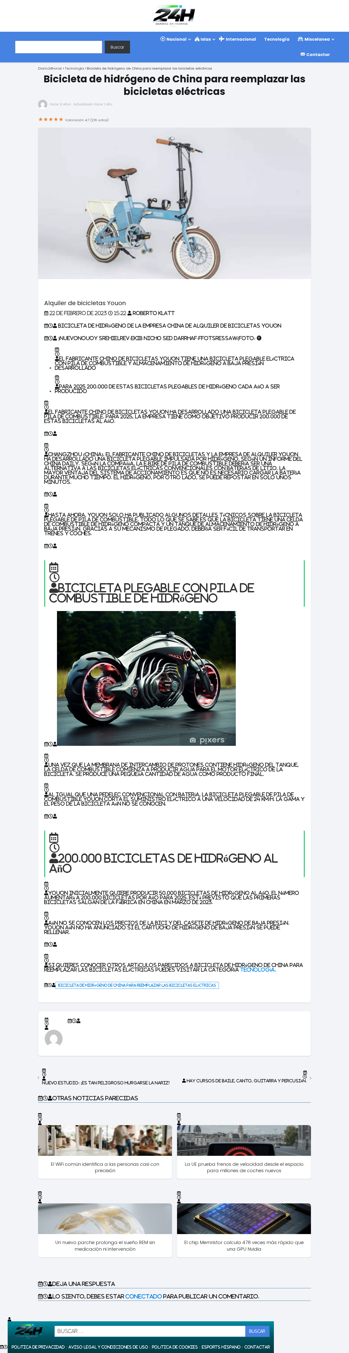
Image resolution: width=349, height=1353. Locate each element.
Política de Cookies (175, 1347)
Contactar (257, 1347)
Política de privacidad (38, 1347)
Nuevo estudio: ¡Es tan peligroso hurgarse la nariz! (106, 1083)
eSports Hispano (221, 1347)
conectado (143, 1296)
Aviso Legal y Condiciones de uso (108, 1347)
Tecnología (276, 39)
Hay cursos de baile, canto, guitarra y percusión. (247, 1081)
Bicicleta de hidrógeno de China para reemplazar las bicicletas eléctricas (137, 985)
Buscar (117, 47)
